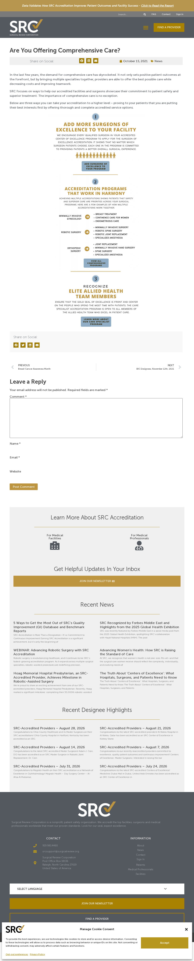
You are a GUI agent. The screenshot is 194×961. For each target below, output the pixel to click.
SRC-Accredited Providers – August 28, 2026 (49, 728)
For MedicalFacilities (55, 536)
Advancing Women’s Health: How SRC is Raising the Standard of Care (137, 652)
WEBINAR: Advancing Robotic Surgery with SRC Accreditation (51, 652)
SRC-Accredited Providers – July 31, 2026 (46, 766)
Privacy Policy (37, 954)
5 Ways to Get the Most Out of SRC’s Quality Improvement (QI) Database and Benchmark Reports (48, 627)
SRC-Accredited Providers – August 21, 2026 (135, 728)
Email (15, 457)
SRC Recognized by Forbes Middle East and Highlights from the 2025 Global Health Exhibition (139, 625)
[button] (186, 929)
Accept (164, 943)
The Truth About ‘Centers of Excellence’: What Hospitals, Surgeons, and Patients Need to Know (138, 675)
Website (15, 471)
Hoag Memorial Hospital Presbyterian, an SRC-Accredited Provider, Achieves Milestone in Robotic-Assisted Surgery (50, 677)
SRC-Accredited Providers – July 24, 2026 (133, 766)
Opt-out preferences (17, 954)
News (158, 61)
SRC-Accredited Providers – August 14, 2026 (49, 747)
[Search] (145, 14)
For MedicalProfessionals (139, 536)
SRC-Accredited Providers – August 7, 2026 (134, 747)
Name (15, 443)
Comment (18, 396)
